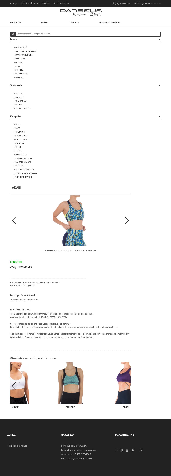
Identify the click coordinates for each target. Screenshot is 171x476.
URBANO (18, 77)
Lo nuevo (74, 22)
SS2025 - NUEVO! (22, 108)
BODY (17, 124)
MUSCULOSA (20, 154)
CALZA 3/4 (19, 132)
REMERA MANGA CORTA (25, 173)
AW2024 (18, 93)
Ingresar (82, 14)
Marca (85, 39)
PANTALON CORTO (23, 158)
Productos (15, 22)
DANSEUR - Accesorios (25, 51)
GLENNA (18, 62)
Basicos (18, 97)
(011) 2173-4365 (122, 3)
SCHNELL (18, 70)
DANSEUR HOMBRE (23, 55)
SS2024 (18, 104)
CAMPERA (19, 143)
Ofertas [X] (20, 101)
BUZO (17, 128)
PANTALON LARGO (23, 162)
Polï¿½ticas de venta (109, 22)
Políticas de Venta (17, 445)
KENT (17, 66)
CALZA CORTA (21, 135)
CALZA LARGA (21, 139)
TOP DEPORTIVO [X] (23, 177)
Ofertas (45, 22)
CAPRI (17, 147)
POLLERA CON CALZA (24, 169)
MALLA (18, 150)
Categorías (85, 116)
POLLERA (18, 165)
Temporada (85, 85)
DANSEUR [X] (20, 47)
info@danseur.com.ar (149, 3)
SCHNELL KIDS (20, 73)
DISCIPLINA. (20, 58)
